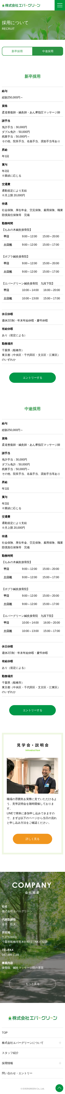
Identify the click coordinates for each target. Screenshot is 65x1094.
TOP (5, 1032)
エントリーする (32, 377)
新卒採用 (17, 51)
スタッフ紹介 (10, 1052)
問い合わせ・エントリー (17, 1073)
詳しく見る (33, 838)
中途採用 (47, 51)
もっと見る (33, 983)
